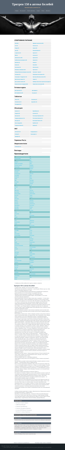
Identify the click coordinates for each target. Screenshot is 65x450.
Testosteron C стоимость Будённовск (23, 411)
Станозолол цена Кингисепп (21, 406)
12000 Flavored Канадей (20, 404)
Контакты (48, 10)
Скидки (38, 10)
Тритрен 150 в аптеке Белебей (32, 4)
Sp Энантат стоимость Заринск (22, 402)
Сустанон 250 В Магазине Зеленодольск (24, 410)
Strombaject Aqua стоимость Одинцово (43, 442)
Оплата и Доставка (31, 10)
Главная (16, 10)
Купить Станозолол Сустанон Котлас (21, 442)
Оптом (43, 10)
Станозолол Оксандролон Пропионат (23, 408)
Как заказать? (22, 10)
